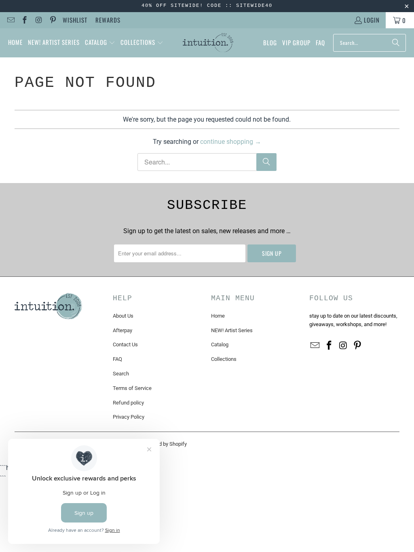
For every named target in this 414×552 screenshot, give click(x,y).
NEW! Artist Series (232, 330)
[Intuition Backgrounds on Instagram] (38, 20)
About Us (123, 316)
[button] (100, 42)
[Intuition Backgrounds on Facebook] (24, 20)
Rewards (107, 19)
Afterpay (122, 330)
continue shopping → (230, 141)
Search (121, 374)
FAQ (117, 359)
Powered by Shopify (164, 444)
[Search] (396, 43)
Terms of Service (132, 388)
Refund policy (128, 403)
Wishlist (75, 19)
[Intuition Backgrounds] (208, 43)
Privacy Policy (128, 417)
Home (218, 316)
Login (372, 19)
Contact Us (125, 344)
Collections (224, 359)
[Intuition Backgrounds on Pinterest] (52, 20)
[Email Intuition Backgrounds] (10, 20)
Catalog (219, 344)
